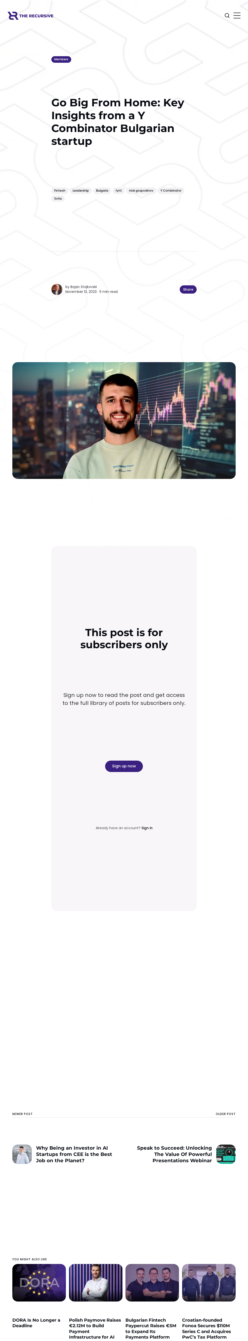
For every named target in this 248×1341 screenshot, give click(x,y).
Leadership (81, 190)
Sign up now (124, 766)
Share (188, 289)
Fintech (59, 190)
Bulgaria (102, 190)
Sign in (147, 828)
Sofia (58, 198)
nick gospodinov (141, 190)
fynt (119, 190)
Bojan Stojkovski (83, 286)
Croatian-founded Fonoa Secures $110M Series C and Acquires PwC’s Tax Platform (206, 1329)
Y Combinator (171, 190)
